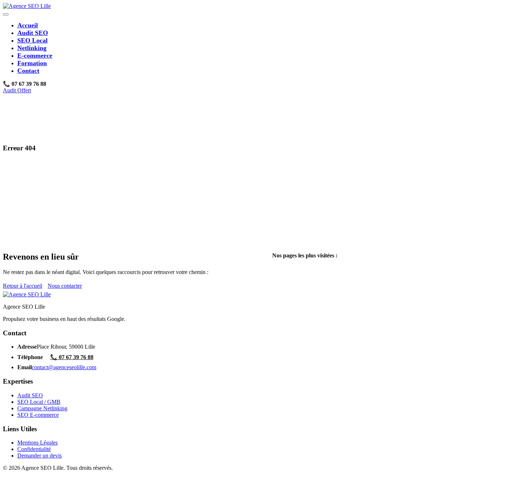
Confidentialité (34, 449)
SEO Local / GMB (39, 402)
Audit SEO (32, 32)
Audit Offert (17, 90)
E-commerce (34, 55)
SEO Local (32, 40)
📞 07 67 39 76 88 (71, 357)
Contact (28, 70)
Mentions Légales (37, 443)
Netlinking (32, 48)
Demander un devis (39, 455)
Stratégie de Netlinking (313, 288)
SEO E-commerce (38, 415)
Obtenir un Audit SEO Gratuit (321, 275)
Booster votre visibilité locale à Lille (327, 281)
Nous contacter (65, 286)
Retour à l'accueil (22, 286)
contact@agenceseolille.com (64, 367)
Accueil (27, 25)
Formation (32, 63)
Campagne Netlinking (42, 408)
